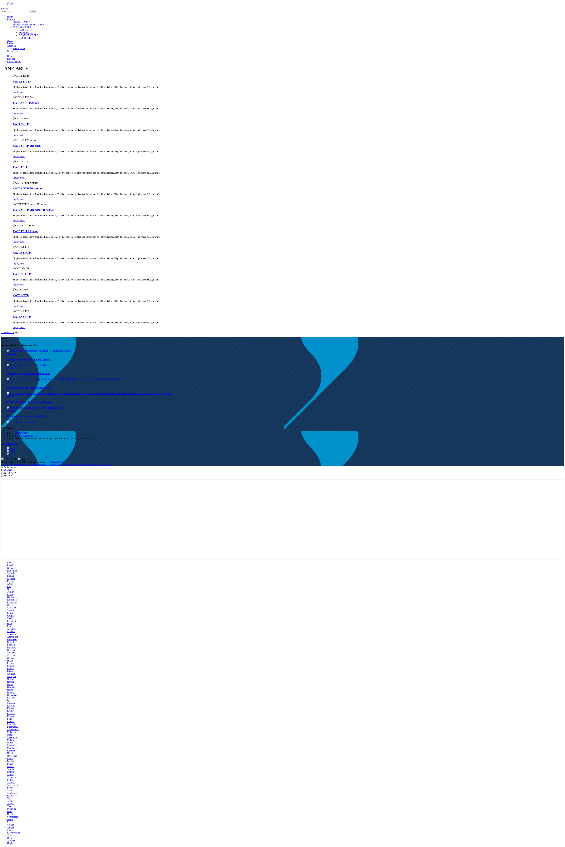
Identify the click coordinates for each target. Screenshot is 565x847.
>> (12, 332)
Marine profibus (21, 464)
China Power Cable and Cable (77, 464)
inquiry (16, 92)
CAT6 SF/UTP (22, 274)
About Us (11, 46)
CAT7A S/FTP (22, 252)
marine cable (7, 464)
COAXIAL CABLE (28, 35)
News (10, 40)
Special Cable (55, 464)
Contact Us (12, 51)
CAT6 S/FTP (21, 295)
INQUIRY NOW (9, 443)
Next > (7, 332)
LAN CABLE (25, 30)
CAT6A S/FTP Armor (26, 102)
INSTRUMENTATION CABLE (28, 24)
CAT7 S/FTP (21, 124)
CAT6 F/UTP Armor (25, 231)
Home (10, 16)
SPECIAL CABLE (22, 27)
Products (11, 19)
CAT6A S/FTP (22, 316)
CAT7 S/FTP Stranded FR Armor (33, 209)
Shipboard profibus (39, 464)
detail (22, 92)
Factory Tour (19, 48)
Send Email (6, 470)
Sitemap (60, 462)
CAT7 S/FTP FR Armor (27, 188)
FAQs (10, 43)
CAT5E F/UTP (22, 81)
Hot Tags (51, 462)
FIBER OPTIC (26, 32)
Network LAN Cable (102, 464)
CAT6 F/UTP (21, 167)
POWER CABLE (21, 22)
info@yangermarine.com (25, 436)
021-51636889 (21, 433)
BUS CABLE (25, 38)
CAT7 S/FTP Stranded (27, 145)
